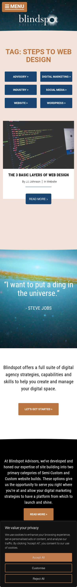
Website (20, 103)
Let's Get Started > (38, 409)
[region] (38, 554)
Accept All (38, 557)
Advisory (19, 76)
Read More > (38, 199)
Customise (38, 568)
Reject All (38, 579)
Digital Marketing (55, 76)
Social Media (55, 89)
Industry (19, 89)
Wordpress (55, 103)
